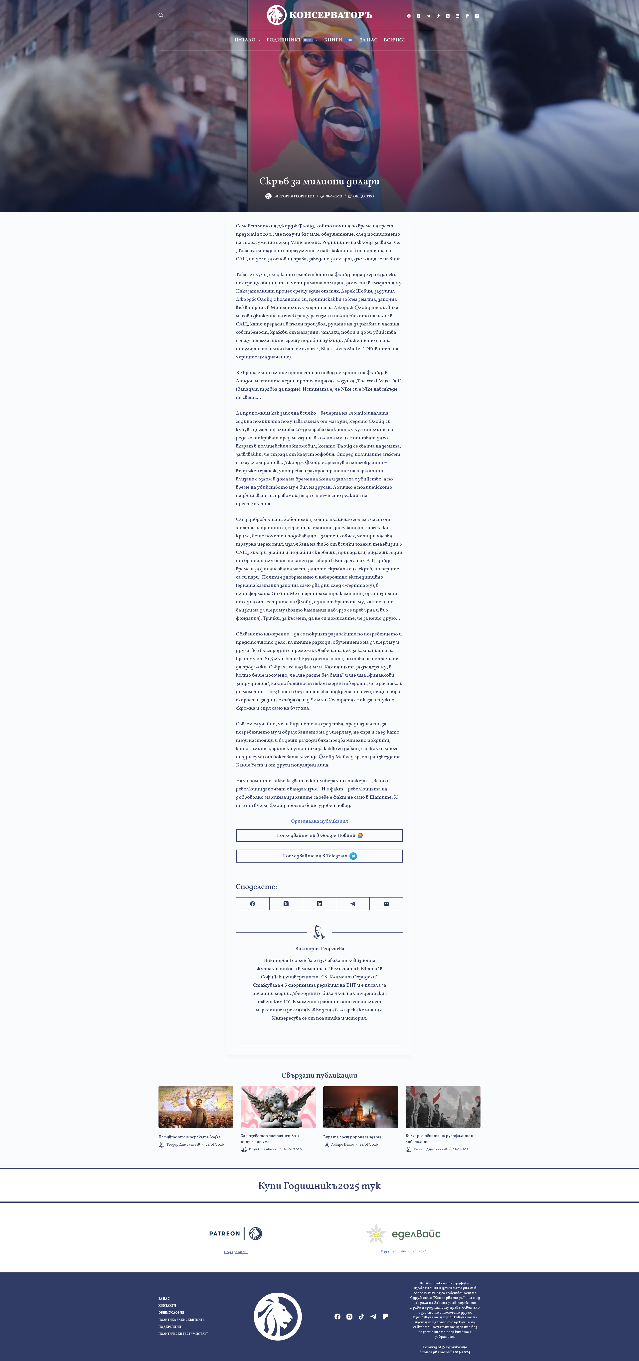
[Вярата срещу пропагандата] (360, 1107)
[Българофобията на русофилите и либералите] (443, 1107)
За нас (368, 40)
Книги (338, 40)
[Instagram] (418, 16)
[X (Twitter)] (448, 16)
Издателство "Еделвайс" (403, 1251)
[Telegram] (428, 16)
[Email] (386, 904)
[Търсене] (161, 15)
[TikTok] (438, 16)
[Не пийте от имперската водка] (196, 1107)
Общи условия (171, 1313)
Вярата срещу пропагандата (352, 1137)
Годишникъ (289, 40)
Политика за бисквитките (181, 1320)
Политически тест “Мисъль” (183, 1334)
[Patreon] (467, 16)
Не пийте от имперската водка (190, 1137)
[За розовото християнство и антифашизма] (278, 1107)
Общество (363, 196)
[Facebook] (409, 16)
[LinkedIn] (457, 16)
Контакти (167, 1306)
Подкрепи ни (236, 1252)
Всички (394, 40)
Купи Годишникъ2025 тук (319, 1187)
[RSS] (477, 16)
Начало (244, 40)
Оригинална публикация (319, 821)
